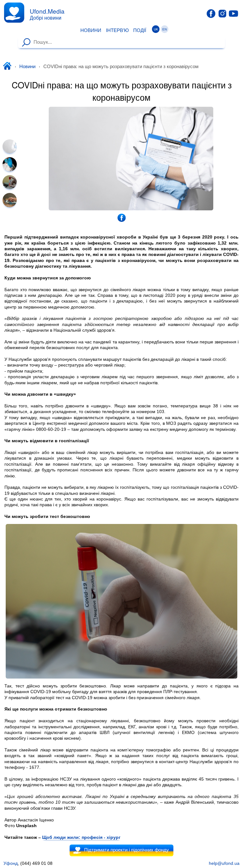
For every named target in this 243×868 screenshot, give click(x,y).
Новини (90, 30)
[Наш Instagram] (222, 13)
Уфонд (10, 863)
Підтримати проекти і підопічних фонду (126, 850)
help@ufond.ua (224, 863)
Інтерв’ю (117, 30)
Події (139, 30)
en (164, 29)
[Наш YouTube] (233, 13)
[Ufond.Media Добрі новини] (14, 12)
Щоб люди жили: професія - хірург (81, 837)
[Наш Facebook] (211, 13)
